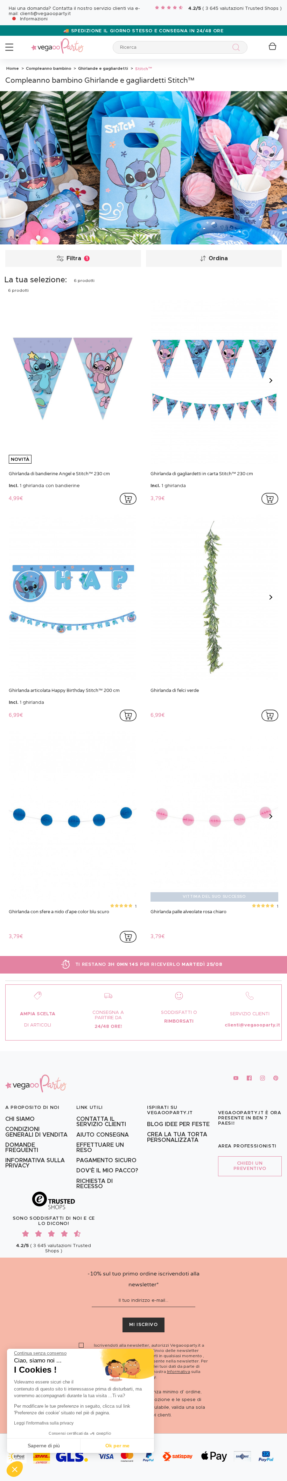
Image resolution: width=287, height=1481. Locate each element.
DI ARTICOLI (37, 1025)
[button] (14, 1469)
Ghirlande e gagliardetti (102, 68)
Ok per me (117, 1445)
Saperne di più (44, 1445)
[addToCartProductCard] (128, 498)
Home (12, 68)
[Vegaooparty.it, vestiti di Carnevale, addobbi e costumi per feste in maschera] (57, 42)
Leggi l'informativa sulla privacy (44, 1423)
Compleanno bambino (48, 68)
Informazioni (34, 19)
